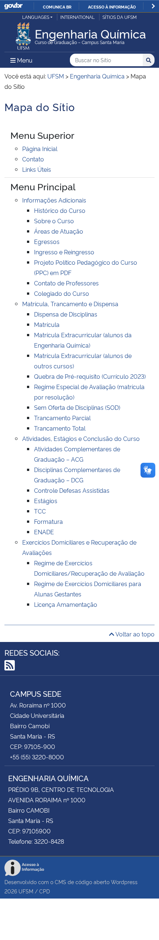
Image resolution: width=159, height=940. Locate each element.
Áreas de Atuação (58, 231)
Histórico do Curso (59, 210)
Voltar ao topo (134, 634)
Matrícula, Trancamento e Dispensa (70, 304)
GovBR (13, 6)
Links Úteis (36, 169)
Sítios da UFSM (119, 17)
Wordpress (124, 881)
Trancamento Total (59, 428)
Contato (33, 159)
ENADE (44, 532)
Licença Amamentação (65, 604)
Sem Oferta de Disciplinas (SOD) (77, 407)
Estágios (45, 500)
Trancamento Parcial (62, 418)
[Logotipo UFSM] (23, 34)
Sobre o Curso (54, 221)
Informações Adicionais (54, 200)
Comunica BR (57, 7)
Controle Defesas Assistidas (71, 490)
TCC (40, 511)
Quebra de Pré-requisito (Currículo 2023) (90, 376)
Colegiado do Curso (61, 293)
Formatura (48, 521)
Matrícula (47, 324)
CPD (44, 890)
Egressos (47, 241)
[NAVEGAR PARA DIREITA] (153, 6)
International (77, 17)
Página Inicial (39, 148)
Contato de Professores (66, 283)
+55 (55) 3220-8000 (37, 757)
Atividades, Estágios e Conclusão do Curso (81, 438)
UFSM (25, 890)
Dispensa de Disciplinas (65, 314)
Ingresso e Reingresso (64, 252)
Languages (35, 17)
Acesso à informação (112, 7)
